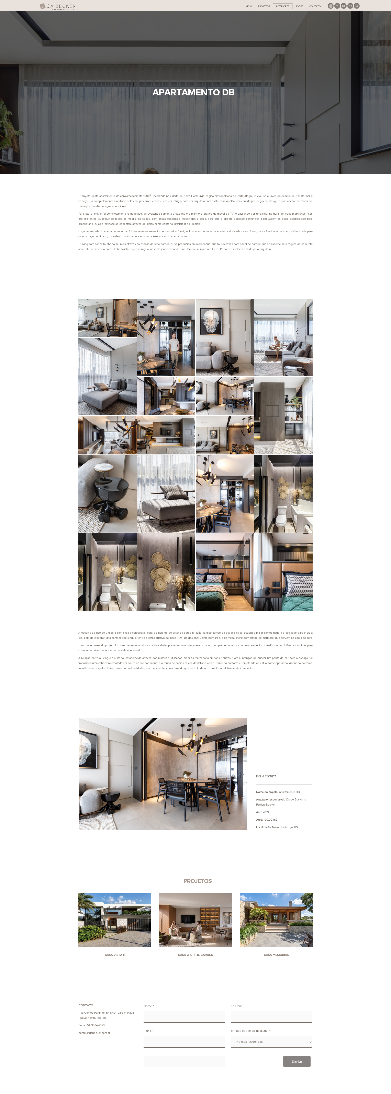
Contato (315, 6)
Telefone (237, 1006)
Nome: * (149, 1006)
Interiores (282, 6)
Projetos (264, 6)
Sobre (299, 6)
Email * (148, 1031)
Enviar (296, 1061)
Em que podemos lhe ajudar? (250, 1031)
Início (248, 6)
